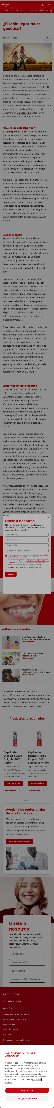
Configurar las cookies (27, 1099)
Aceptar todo (27, 1091)
